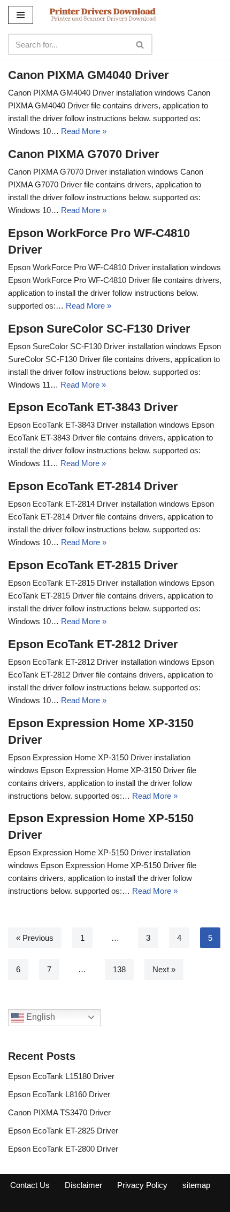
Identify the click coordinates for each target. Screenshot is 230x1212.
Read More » (83, 131)
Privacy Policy (142, 1185)
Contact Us (30, 1185)
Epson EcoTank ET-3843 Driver (93, 407)
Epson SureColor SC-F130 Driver (99, 328)
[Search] (140, 44)
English (39, 1016)
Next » (163, 969)
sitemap (196, 1185)
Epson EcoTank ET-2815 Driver (93, 565)
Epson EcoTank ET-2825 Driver (63, 1130)
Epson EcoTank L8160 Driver (59, 1094)
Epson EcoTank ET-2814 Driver (93, 486)
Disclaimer (83, 1185)
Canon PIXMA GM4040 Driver (88, 75)
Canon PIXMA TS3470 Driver (59, 1112)
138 (119, 969)
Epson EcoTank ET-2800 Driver (63, 1148)
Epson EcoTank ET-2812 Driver (93, 644)
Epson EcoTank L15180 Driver (61, 1076)
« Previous (34, 937)
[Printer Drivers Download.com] (102, 14)
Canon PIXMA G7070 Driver (83, 154)
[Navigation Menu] (20, 15)
